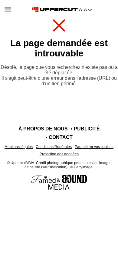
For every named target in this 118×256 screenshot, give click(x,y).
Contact (61, 137)
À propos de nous (43, 128)
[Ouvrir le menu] (8, 9)
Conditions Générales (54, 147)
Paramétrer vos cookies (94, 147)
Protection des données (59, 154)
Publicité (87, 128)
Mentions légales (19, 147)
